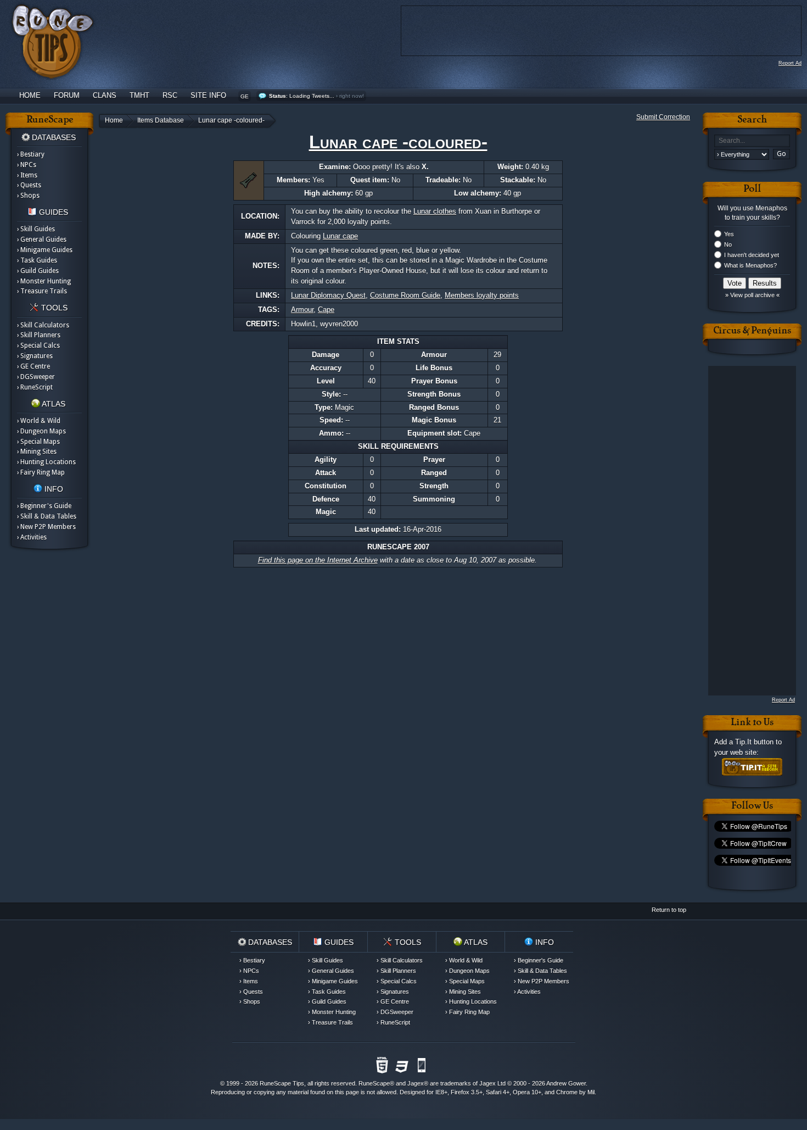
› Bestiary (30, 154)
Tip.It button (754, 742)
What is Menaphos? (750, 265)
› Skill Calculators (43, 325)
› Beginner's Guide (44, 506)
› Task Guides (37, 260)
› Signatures (35, 356)
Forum (67, 95)
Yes (729, 234)
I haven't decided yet (751, 255)
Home (30, 95)
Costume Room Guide (405, 295)
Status (277, 96)
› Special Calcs (38, 345)
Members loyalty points (482, 295)
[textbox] (752, 141)
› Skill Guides (36, 229)
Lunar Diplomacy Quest (328, 295)
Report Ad (790, 63)
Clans (104, 95)
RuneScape (374, 1083)
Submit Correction (663, 117)
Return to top (669, 909)
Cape (326, 309)
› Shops (28, 195)
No (728, 244)
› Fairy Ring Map (41, 472)
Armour (302, 309)
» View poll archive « (752, 295)
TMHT (139, 95)
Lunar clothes (434, 211)
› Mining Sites (37, 451)
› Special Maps (38, 442)
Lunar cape (340, 236)
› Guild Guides (38, 271)
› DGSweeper (36, 377)
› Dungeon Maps (41, 431)
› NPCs (26, 165)
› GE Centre (33, 366)
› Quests (29, 185)
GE (244, 96)
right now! (351, 96)
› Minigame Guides (44, 250)
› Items (27, 175)
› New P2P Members (46, 527)
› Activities (32, 537)
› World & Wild (38, 421)
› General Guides (41, 239)
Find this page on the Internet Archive (318, 560)
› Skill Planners (38, 335)
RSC (169, 95)
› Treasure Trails (42, 291)
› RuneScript (35, 387)
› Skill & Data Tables (46, 516)
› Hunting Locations (46, 462)
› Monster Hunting (44, 281)
